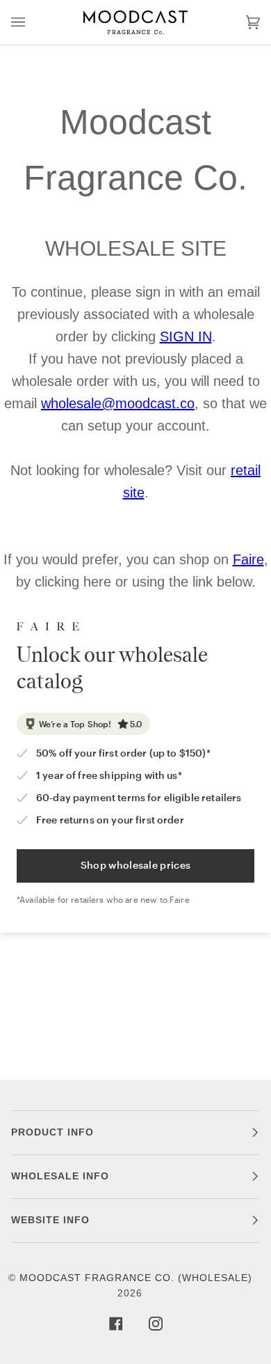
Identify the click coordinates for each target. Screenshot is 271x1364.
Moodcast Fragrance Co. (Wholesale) (135, 1278)
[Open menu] (32, 22)
